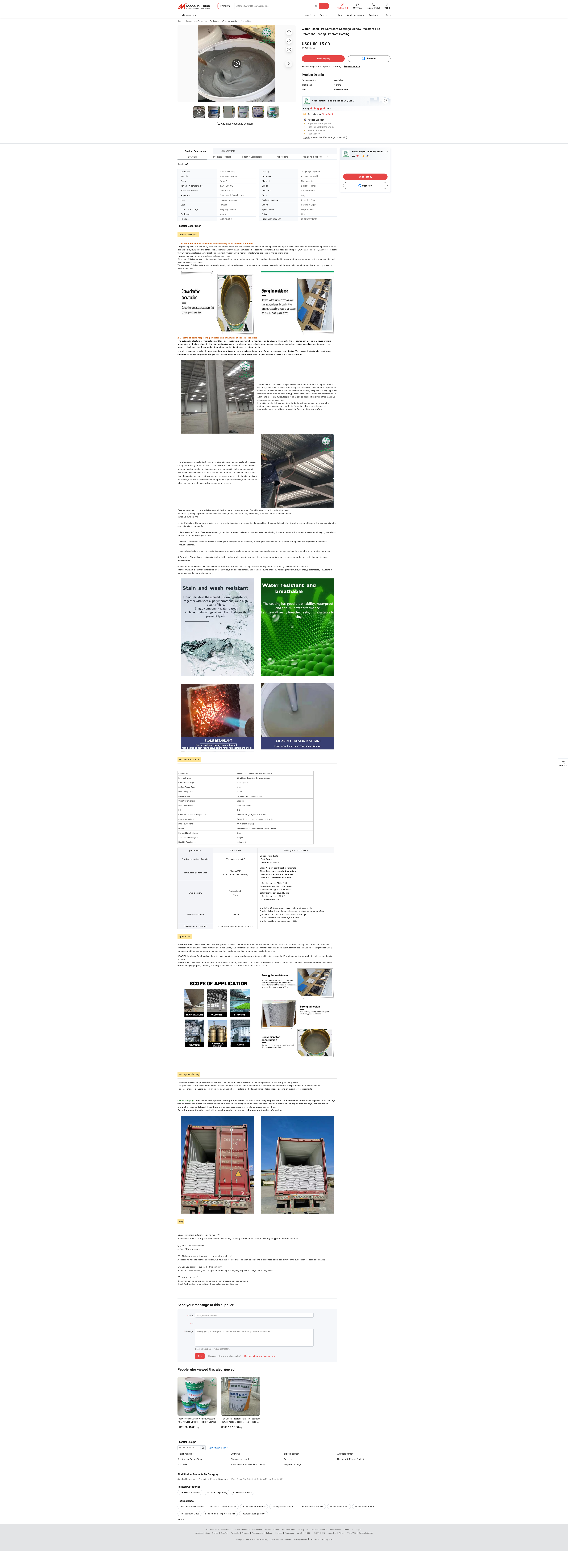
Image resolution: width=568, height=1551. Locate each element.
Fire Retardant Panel (339, 1506)
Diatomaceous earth (240, 1459)
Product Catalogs (219, 1447)
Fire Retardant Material (312, 1506)
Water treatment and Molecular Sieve (247, 1464)
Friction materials (185, 1453)
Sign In (306, 137)
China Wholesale (272, 1529)
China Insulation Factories (192, 1506)
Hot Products (211, 1529)
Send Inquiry (323, 58)
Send (200, 1356)
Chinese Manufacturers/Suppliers (248, 1529)
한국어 (308, 1533)
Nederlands (289, 1533)
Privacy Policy (328, 1539)
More (180, 1519)
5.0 (354, 155)
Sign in (387, 7)
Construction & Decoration (196, 21)
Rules (388, 15)
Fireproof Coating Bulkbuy (254, 1513)
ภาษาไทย (332, 1533)
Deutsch (278, 1533)
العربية (299, 1533)
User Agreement (300, 1539)
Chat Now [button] (371, 58)
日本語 (316, 1533)
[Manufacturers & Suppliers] (194, 6)
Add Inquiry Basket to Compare (237, 123)
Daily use (288, 1459)
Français (245, 1533)
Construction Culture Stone (190, 1459)
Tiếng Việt (351, 1533)
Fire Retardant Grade (189, 1513)
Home (180, 21)
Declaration (314, 1539)
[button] (327, 156)
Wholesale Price (288, 1529)
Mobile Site (348, 1529)
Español (224, 1533)
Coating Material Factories (284, 1506)
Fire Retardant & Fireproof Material (223, 21)
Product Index (335, 1529)
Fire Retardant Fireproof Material (220, 1513)
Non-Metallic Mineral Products (351, 1459)
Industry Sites (303, 1529)
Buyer (322, 15)
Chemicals (235, 1453)
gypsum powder (291, 1453)
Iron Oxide (182, 1464)
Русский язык (257, 1533)
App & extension (354, 15)
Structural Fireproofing (216, 1492)
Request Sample (352, 66)
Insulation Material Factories (223, 1506)
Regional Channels (319, 1529)
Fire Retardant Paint (242, 1492)
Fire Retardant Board (364, 1506)
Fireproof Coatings (292, 1464)
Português (235, 1533)
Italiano (269, 1533)
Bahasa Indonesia (366, 1533)
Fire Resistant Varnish (190, 1492)
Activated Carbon (345, 1453)
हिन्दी (323, 1533)
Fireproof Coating (248, 21)
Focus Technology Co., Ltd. (265, 1539)
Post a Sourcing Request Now (259, 1356)
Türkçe (341, 1533)
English (215, 1533)
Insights (359, 1529)
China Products (226, 1529)
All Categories (187, 15)
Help (338, 15)
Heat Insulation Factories (254, 1506)
